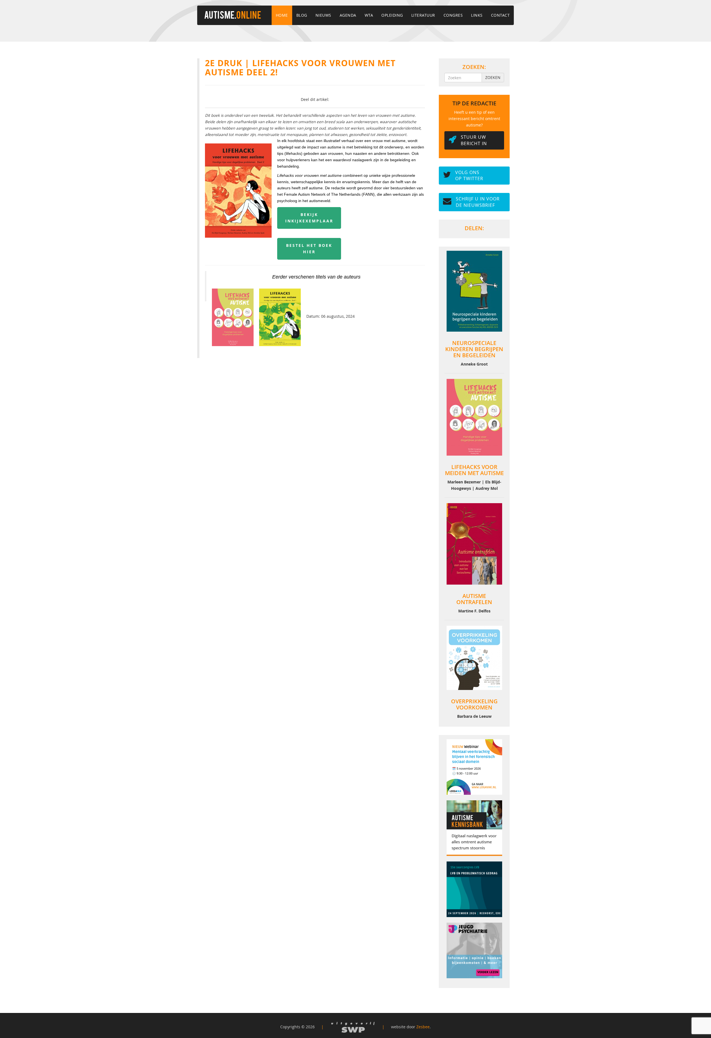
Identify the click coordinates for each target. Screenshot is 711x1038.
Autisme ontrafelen (474, 599)
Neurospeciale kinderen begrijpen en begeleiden (474, 349)
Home (282, 15)
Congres (453, 15)
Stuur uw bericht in (474, 140)
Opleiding (392, 15)
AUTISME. (232, 15)
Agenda (348, 15)
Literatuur (423, 15)
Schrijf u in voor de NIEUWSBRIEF (478, 202)
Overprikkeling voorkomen (474, 704)
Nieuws (323, 15)
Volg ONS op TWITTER (469, 175)
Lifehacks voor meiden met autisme (474, 470)
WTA (369, 15)
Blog (301, 15)
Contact (500, 15)
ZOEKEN (492, 77)
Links (477, 15)
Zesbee (423, 1026)
